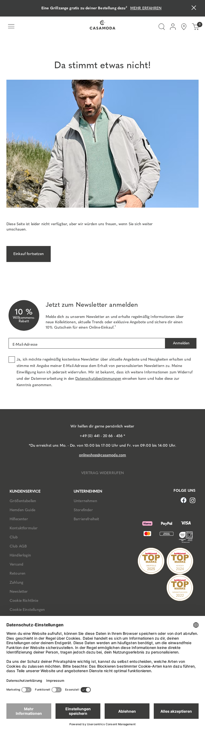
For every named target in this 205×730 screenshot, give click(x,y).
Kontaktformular (24, 528)
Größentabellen (23, 501)
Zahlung (16, 582)
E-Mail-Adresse (25, 344)
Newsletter (19, 591)
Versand (16, 564)
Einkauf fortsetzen (28, 254)
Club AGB (18, 546)
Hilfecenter (19, 519)
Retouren (17, 573)
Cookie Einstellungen (27, 609)
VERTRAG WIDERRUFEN (102, 473)
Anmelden (181, 343)
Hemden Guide (22, 510)
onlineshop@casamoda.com (102, 455)
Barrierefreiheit (86, 519)
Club (14, 537)
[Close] (193, 8)
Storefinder (83, 510)
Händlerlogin (20, 555)
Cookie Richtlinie (24, 600)
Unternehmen (85, 501)
